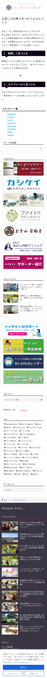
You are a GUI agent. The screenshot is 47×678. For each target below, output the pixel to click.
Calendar (11, 114)
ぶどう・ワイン (11, 431)
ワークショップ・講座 (31, 457)
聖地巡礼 (9, 474)
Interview (11, 126)
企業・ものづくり (11, 460)
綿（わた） (38, 470)
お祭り (8, 427)
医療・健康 (25, 460)
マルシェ (24, 454)
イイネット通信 (11, 437)
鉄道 (35, 474)
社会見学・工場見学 (24, 470)
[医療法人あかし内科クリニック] (23, 246)
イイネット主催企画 (28, 434)
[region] (23, 663)
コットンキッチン (25, 441)
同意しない (34, 673)
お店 (39, 424)
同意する (23, 667)
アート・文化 (25, 431)
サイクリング (23, 444)
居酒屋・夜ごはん (11, 467)
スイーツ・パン (11, 447)
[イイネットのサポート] (23, 330)
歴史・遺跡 (10, 470)
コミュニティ (10, 444)
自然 (18, 474)
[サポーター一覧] (23, 262)
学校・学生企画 (30, 464)
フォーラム (9, 451)
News (10, 132)
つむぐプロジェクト (35, 427)
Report (10, 135)
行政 (27, 474)
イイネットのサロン (12, 434)
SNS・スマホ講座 (27, 424)
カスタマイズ (12, 673)
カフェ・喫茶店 (11, 441)
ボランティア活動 (11, 454)
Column (11, 117)
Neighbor (11, 129)
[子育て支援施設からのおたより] (23, 377)
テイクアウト (35, 447)
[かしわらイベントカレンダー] (23, 361)
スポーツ (23, 447)
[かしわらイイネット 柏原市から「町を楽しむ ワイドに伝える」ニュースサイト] (23, 12)
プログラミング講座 (23, 451)
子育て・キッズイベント (13, 464)
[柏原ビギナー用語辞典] (23, 346)
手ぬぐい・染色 (26, 467)
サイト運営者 (7, 647)
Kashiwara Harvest (11, 424)
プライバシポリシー (21, 662)
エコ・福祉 (24, 437)
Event (10, 120)
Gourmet (11, 123)
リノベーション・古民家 (13, 457)
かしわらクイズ (20, 427)
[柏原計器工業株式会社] (23, 184)
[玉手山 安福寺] (23, 231)
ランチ (35, 454)
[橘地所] (23, 200)
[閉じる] (44, 651)
